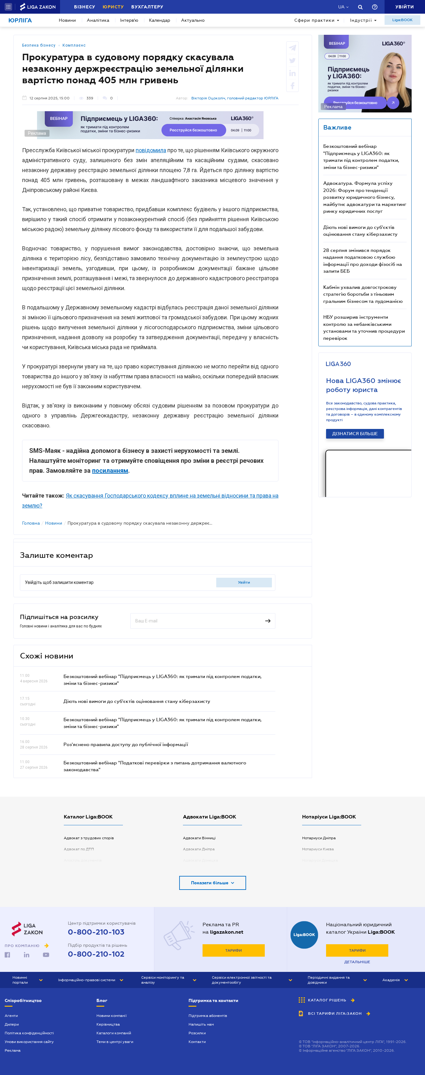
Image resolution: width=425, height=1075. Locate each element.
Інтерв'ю (129, 20)
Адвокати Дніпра (199, 849)
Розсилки (197, 1033)
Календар (159, 20)
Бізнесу (84, 6)
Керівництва (108, 1024)
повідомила (151, 150)
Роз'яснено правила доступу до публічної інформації (125, 744)
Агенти (11, 1016)
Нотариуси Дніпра (319, 838)
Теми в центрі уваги (114, 1042)
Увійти (244, 582)
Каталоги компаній (113, 1033)
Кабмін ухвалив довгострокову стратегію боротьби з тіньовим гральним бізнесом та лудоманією (363, 294)
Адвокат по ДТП (79, 849)
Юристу (113, 6)
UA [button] (341, 6)
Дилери (12, 1024)
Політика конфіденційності (29, 1033)
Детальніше (357, 962)
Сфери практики (314, 20)
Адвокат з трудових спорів (89, 838)
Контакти (197, 1042)
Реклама (13, 1050)
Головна (31, 523)
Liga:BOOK (402, 20)
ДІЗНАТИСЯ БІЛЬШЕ (355, 433)
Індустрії (361, 20)
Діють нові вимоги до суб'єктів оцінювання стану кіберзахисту (136, 701)
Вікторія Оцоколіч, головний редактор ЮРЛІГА (234, 98)
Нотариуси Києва (318, 849)
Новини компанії (111, 1016)
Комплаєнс (74, 45)
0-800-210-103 (96, 932)
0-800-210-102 (96, 954)
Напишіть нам (201, 1024)
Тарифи (233, 950)
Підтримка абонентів (208, 1016)
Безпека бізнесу (39, 45)
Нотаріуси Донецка (320, 860)
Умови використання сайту (29, 1042)
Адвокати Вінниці (199, 838)
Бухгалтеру (147, 6)
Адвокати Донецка (200, 860)
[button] (8, 7)
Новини (67, 20)
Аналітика (98, 20)
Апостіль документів (83, 860)
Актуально (193, 20)
